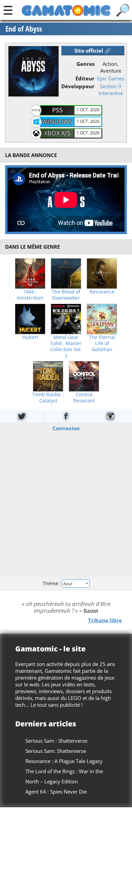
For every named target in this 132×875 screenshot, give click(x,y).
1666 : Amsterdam (30, 295)
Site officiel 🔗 (92, 50)
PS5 (57, 110)
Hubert (30, 337)
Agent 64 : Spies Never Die (56, 791)
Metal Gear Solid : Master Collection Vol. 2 (66, 346)
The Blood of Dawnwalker (66, 295)
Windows (57, 121)
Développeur (77, 86)
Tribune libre (105, 619)
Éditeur (84, 78)
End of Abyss (23, 29)
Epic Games (110, 78)
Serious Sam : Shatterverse (56, 740)
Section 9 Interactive (110, 89)
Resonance (102, 292)
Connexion (66, 427)
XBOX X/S (57, 133)
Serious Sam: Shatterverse (55, 750)
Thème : (52, 583)
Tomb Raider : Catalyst (48, 398)
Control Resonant (84, 398)
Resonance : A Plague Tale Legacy (64, 761)
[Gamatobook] (66, 416)
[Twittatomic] (22, 416)
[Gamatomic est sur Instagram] (110, 416)
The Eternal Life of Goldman (102, 343)
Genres (85, 63)
